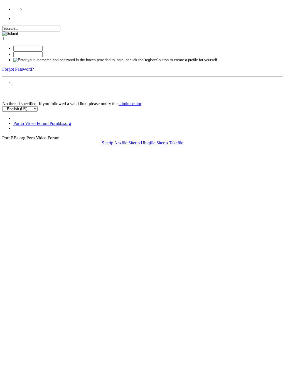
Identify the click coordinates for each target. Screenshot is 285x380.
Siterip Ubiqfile (141, 142)
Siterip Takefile (169, 142)
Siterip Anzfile (114, 142)
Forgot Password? (18, 69)
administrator (130, 103)
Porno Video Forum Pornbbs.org (42, 123)
